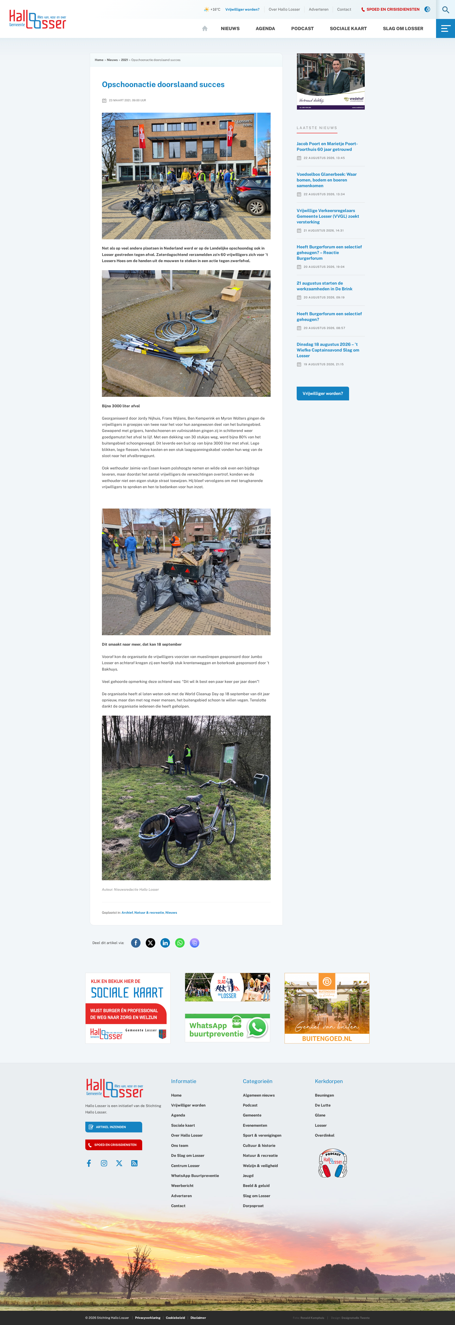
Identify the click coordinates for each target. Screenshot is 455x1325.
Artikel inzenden (111, 1127)
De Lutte (323, 1105)
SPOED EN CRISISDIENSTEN (393, 9)
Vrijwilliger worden (188, 1105)
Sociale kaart (348, 28)
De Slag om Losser (188, 1155)
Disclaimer (198, 1318)
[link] (427, 9)
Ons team (179, 1145)
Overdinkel (324, 1135)
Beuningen (324, 1095)
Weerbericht (182, 1185)
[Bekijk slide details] (331, 81)
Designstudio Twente (355, 1318)
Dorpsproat (253, 1206)
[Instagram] (104, 1163)
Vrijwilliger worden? (323, 393)
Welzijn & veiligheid (260, 1165)
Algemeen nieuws (259, 1095)
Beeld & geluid (256, 1185)
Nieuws (230, 28)
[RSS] (134, 1163)
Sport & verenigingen (262, 1135)
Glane (320, 1115)
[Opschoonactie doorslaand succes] (186, 176)
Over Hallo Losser (284, 9)
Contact (344, 9)
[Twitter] (119, 1163)
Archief (127, 912)
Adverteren (318, 9)
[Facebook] (88, 1163)
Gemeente (252, 1115)
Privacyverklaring (147, 1318)
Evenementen (255, 1125)
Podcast (302, 28)
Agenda (265, 28)
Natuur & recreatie (149, 912)
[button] (446, 10)
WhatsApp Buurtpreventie (195, 1175)
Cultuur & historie (259, 1145)
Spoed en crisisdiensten (115, 1145)
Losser (321, 1125)
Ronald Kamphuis (312, 1318)
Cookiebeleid (175, 1318)
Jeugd (248, 1175)
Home (207, 28)
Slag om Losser (403, 28)
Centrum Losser (185, 1165)
